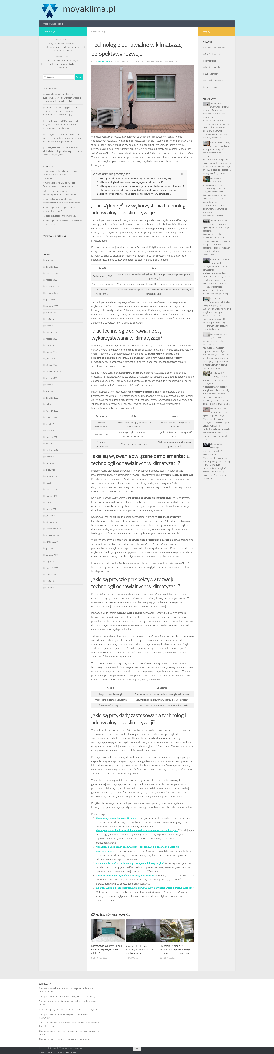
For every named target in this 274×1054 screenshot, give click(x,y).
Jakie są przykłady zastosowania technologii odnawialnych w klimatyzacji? (135, 193)
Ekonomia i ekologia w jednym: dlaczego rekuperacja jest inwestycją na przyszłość (175, 949)
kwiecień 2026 (51, 273)
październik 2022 (53, 371)
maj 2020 (49, 561)
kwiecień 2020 (51, 568)
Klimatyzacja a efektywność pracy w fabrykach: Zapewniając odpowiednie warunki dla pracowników (216, 110)
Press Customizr (70, 1052)
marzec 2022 (51, 417)
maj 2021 (49, 483)
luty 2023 (49, 345)
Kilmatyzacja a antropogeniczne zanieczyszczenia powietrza (65, 1039)
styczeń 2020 (51, 587)
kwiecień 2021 (51, 489)
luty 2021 (49, 502)
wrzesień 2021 (52, 456)
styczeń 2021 (51, 509)
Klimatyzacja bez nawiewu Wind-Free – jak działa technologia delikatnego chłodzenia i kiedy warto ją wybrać (62, 151)
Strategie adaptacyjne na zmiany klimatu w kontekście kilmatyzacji (68, 1009)
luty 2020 (49, 581)
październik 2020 (53, 528)
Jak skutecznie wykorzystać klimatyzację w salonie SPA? (126, 875)
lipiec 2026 (50, 260)
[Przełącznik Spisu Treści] (180, 174)
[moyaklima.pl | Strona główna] (78, 10)
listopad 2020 (51, 522)
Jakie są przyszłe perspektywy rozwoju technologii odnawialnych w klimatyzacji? (138, 190)
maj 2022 (49, 404)
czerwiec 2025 (51, 306)
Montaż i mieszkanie (214, 80)
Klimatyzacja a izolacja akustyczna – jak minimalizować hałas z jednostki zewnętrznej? (60, 174)
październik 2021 (53, 450)
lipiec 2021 (50, 470)
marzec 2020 (51, 574)
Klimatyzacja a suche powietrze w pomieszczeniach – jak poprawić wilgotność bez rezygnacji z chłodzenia (215, 185)
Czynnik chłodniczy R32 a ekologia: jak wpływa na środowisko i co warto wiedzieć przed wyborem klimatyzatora (61, 124)
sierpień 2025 (51, 293)
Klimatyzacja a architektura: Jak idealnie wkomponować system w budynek (137, 830)
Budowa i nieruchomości (216, 47)
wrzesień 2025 (52, 286)
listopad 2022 (51, 365)
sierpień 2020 (51, 542)
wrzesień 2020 (52, 535)
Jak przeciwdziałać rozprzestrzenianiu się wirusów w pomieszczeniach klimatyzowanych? (145, 887)
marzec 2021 (51, 496)
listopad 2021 (51, 443)
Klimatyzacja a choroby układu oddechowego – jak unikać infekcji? (106, 949)
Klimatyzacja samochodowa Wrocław (116, 818)
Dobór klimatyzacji (213, 54)
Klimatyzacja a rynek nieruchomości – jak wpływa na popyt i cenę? (215, 412)
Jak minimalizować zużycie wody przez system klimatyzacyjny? (130, 863)
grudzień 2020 (51, 515)
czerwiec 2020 (51, 555)
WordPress (51, 1052)
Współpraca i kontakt (53, 23)
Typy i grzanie (211, 87)
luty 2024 (49, 319)
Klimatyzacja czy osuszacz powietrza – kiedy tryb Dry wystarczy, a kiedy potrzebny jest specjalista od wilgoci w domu (62, 138)
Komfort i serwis (212, 67)
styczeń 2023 (51, 352)
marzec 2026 (51, 280)
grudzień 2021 (51, 437)
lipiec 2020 (50, 548)
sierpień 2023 (51, 325)
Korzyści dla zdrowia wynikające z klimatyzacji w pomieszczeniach (139, 950)
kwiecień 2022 (51, 411)
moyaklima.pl (104, 61)
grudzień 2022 (51, 358)
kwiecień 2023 (51, 332)
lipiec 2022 (50, 391)
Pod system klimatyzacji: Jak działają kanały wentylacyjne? (216, 302)
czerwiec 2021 (51, 476)
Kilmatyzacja (98, 31)
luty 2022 (49, 424)
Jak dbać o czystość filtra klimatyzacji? (59, 216)
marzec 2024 (51, 312)
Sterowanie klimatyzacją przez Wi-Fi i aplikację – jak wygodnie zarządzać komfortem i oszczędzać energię (60, 111)
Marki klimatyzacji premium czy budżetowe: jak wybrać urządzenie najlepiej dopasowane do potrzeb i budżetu (62, 98)
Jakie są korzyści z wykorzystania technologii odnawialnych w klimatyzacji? (135, 178)
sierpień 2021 (51, 463)
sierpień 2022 (51, 384)
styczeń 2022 (51, 430)
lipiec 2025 (50, 299)
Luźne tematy (211, 74)
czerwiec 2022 (51, 398)
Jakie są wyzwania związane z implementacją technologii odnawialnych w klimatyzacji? (141, 186)
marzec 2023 (51, 339)
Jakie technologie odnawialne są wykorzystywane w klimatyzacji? (131, 182)
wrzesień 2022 (52, 378)
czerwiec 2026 (51, 267)
